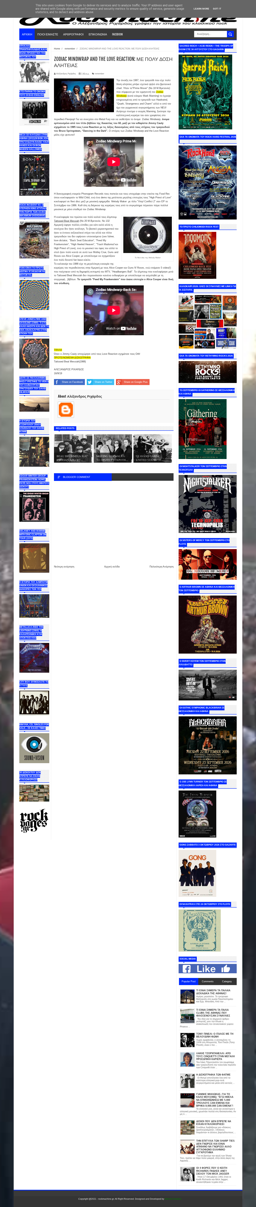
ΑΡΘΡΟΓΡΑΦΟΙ (73, 34)
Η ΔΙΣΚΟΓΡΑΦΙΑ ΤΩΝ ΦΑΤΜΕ (213, 1074)
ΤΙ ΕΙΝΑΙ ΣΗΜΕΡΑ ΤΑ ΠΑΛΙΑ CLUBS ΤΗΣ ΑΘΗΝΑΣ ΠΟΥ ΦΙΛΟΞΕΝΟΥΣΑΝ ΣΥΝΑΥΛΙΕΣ (213, 1012)
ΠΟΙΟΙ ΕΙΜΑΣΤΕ (47, 34)
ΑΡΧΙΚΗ (27, 34)
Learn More (201, 8)
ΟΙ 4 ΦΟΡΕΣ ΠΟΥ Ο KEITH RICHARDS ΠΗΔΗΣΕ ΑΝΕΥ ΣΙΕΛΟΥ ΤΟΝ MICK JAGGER (212, 1171)
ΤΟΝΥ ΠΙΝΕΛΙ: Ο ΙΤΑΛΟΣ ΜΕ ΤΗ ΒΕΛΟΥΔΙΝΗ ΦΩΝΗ (214, 1035)
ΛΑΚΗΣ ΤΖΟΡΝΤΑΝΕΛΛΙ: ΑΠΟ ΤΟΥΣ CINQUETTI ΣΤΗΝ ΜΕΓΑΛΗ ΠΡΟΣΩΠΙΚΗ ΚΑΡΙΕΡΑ (215, 1056)
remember (99, 73)
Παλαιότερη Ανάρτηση (162, 566)
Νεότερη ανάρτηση (64, 566)
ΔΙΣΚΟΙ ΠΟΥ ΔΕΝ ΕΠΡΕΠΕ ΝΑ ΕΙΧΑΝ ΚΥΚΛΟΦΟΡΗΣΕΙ (213, 1123)
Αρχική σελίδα (112, 566)
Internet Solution (173, 1199)
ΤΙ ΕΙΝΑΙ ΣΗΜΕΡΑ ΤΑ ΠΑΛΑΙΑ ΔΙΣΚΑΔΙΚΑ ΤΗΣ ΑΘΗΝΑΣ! (213, 992)
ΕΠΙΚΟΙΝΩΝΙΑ (98, 34)
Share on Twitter (103, 382)
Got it (217, 8)
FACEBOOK (117, 34)
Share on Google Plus (136, 382)
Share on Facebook (72, 382)
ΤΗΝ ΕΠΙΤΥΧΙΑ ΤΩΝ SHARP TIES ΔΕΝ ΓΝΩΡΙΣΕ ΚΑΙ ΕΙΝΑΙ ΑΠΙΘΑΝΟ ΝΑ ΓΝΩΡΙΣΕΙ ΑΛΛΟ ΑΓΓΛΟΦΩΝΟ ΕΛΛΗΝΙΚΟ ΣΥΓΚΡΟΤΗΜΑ (215, 1146)
